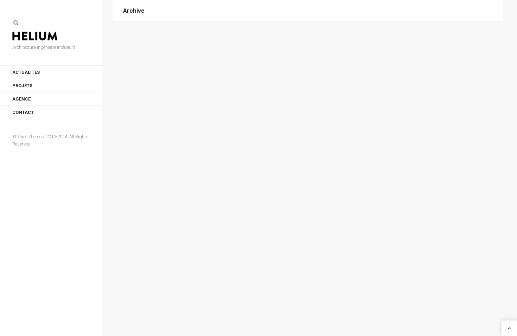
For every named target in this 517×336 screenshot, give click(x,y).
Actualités (26, 72)
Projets (22, 85)
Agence (21, 99)
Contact (23, 112)
